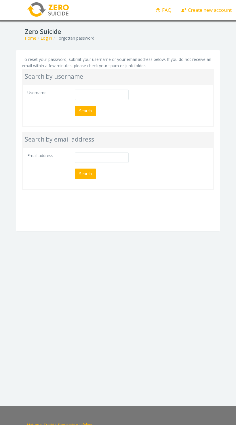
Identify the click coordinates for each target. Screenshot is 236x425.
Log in (46, 38)
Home (30, 38)
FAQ (166, 10)
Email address (40, 155)
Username (37, 92)
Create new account (209, 10)
